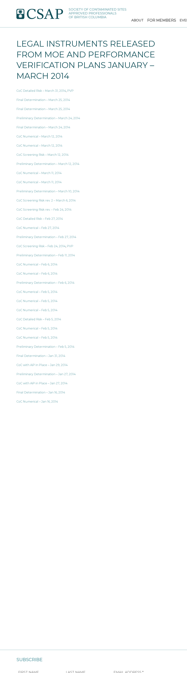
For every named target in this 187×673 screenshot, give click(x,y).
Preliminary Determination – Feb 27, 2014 (46, 237)
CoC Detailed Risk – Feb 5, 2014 (38, 319)
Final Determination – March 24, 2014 (43, 127)
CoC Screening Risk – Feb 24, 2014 (41, 246)
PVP (70, 91)
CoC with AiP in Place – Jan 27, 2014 (41, 383)
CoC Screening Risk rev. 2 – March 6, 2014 (46, 200)
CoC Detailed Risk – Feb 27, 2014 (39, 218)
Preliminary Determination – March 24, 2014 (48, 118)
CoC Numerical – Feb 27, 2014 (37, 228)
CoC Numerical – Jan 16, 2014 (37, 401)
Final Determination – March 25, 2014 (43, 100)
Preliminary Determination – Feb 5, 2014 (45, 346)
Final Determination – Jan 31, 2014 (40, 356)
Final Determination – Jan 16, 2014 (40, 392)
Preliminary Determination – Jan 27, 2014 (46, 374)
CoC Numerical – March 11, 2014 (39, 173)
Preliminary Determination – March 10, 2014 (47, 191)
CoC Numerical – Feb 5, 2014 (36, 292)
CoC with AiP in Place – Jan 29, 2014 (42, 365)
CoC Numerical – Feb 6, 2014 (36, 264)
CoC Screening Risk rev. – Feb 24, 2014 (43, 209)
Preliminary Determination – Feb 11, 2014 (45, 255)
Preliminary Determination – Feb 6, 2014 (45, 282)
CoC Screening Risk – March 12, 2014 (42, 155)
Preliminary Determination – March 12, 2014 (47, 164)
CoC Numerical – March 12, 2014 (39, 136)
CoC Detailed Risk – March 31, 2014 (41, 91)
